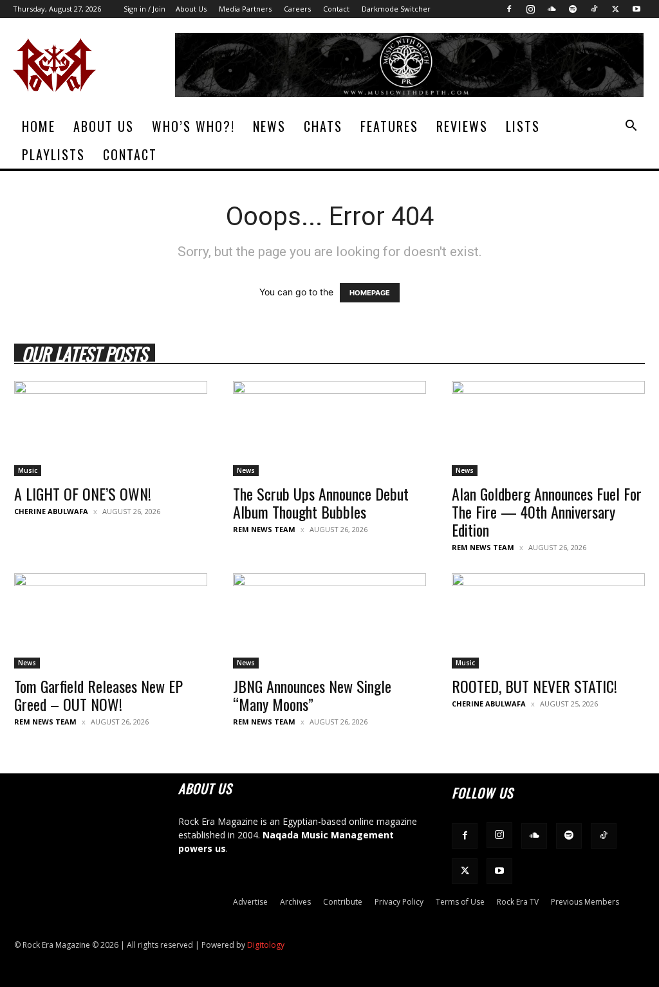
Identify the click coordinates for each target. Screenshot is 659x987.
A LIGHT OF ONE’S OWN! (82, 493)
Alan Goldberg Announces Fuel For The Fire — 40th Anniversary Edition (547, 511)
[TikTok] (594, 9)
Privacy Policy (399, 901)
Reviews (462, 126)
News (269, 126)
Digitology (265, 944)
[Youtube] (636, 9)
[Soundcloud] (551, 9)
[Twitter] (615, 9)
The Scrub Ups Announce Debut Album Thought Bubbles (321, 502)
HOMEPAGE (369, 292)
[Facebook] (509, 9)
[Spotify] (572, 9)
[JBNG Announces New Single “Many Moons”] (329, 621)
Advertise (250, 901)
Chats (323, 126)
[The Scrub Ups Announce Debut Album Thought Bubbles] (329, 428)
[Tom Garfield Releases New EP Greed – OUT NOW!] (110, 621)
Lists (523, 126)
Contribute (342, 901)
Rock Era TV (518, 901)
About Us (191, 9)
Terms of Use (460, 901)
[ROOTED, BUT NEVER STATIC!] (548, 621)
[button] (630, 127)
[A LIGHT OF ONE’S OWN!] (110, 428)
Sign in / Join (144, 9)
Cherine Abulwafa (51, 511)
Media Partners (245, 9)
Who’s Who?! (193, 126)
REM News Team (264, 529)
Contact (336, 9)
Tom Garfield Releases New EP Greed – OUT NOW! (98, 694)
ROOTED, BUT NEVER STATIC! (534, 685)
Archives (295, 901)
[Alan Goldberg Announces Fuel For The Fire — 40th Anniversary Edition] (548, 428)
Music (27, 470)
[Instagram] (530, 9)
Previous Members (585, 901)
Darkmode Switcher (396, 9)
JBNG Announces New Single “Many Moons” (312, 694)
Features (389, 126)
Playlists (53, 154)
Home (38, 126)
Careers (297, 9)
